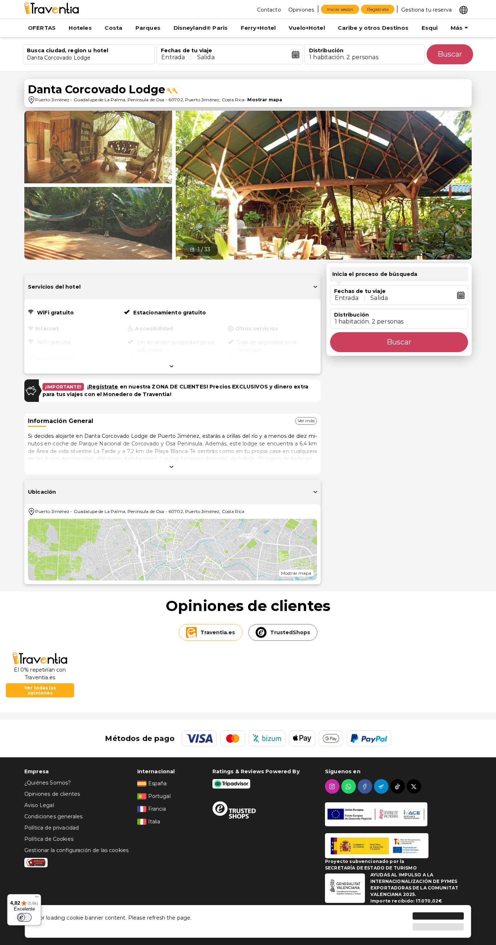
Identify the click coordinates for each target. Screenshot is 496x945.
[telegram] (382, 786)
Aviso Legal (39, 805)
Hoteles (80, 27)
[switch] (24, 917)
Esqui (430, 27)
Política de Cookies (48, 839)
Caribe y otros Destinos (373, 27)
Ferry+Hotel (258, 27)
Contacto (269, 10)
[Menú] (36, 898)
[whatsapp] (349, 786)
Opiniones (301, 10)
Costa (113, 27)
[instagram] (333, 786)
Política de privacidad (51, 827)
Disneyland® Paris (201, 27)
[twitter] (415, 786)
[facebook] (366, 786)
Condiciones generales (53, 816)
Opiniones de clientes (52, 794)
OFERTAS (42, 27)
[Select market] (463, 9)
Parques (147, 27)
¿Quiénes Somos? (47, 782)
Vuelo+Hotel (307, 27)
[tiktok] (398, 786)
